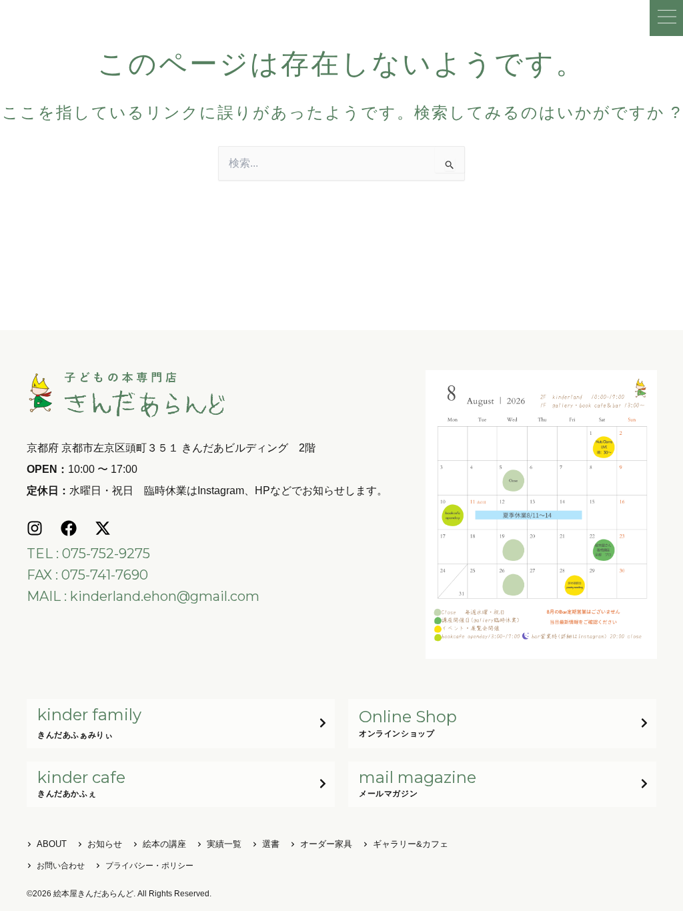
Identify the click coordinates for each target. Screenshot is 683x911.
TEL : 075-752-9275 (88, 554)
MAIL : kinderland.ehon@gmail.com (143, 596)
